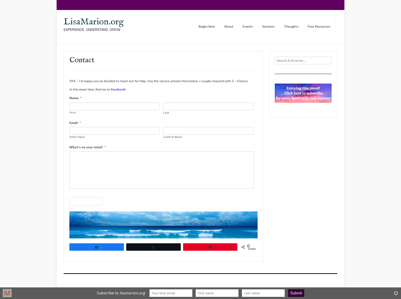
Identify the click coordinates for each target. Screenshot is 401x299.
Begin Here (207, 26)
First (73, 112)
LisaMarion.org (94, 21)
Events (248, 26)
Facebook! (118, 89)
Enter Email (77, 136)
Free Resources (319, 26)
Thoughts (291, 26)
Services (268, 26)
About (228, 26)
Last (166, 112)
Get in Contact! (85, 201)
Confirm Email (172, 136)
